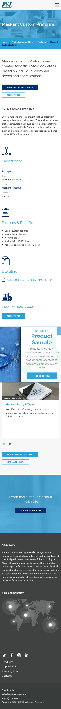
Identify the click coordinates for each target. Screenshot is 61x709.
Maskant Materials (11, 179)
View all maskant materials (20, 454)
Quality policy (8, 690)
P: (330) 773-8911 (10, 698)
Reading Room (11, 671)
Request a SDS (13, 95)
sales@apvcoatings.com (14, 694)
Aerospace (7, 171)
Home (4, 42)
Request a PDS (13, 316)
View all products (16, 462)
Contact (7, 675)
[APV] (7, 5)
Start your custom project (20, 87)
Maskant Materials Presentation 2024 (24, 279)
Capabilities (9, 666)
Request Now (42, 375)
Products (42, 42)
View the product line (30, 511)
